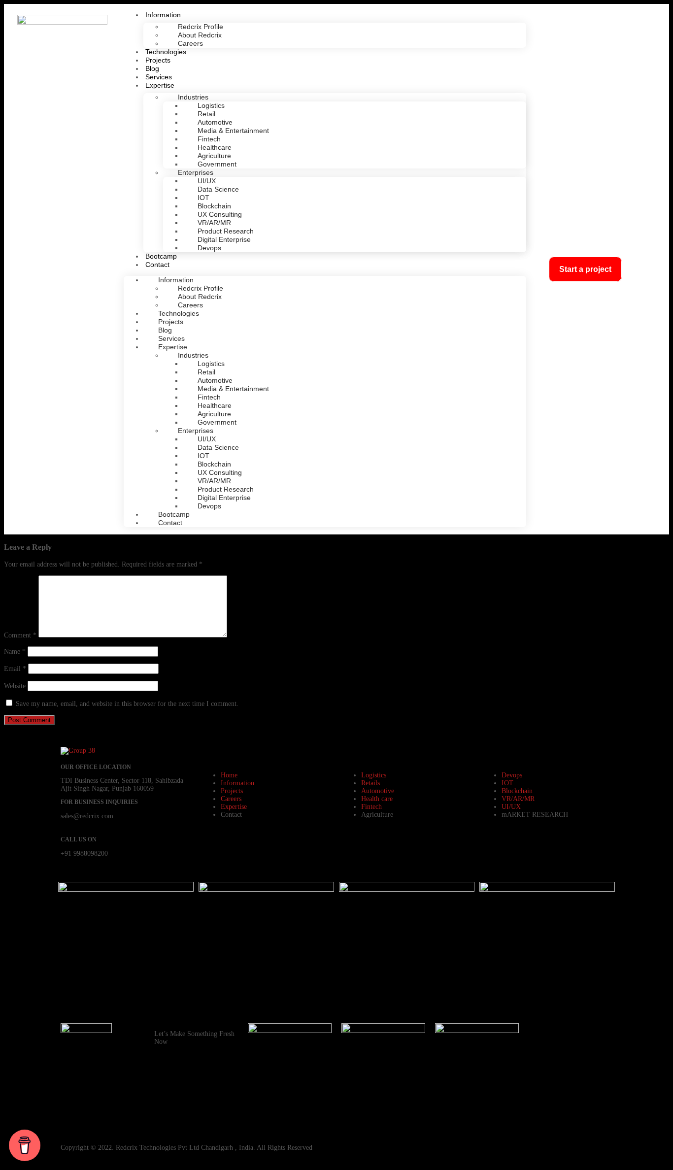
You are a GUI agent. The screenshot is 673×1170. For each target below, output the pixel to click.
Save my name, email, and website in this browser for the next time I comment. (127, 703)
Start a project (585, 269)
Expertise (159, 85)
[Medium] (541, 1115)
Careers (190, 43)
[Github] (541, 1062)
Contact (157, 264)
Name (15, 651)
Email (15, 668)
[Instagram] (567, 1035)
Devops (209, 248)
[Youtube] (594, 1035)
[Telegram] (541, 1088)
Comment (20, 635)
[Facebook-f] (541, 1035)
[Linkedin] (594, 1062)
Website (15, 686)
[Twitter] (594, 1088)
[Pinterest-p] (567, 1062)
